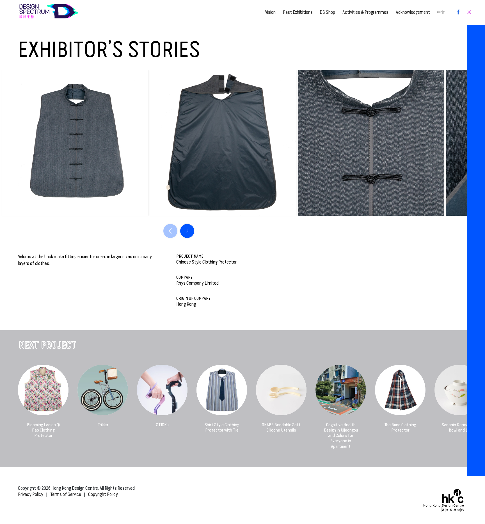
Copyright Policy (103, 494)
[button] (187, 231)
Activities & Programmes (365, 12)
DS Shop (327, 12)
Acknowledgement (413, 12)
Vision (270, 12)
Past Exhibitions (298, 12)
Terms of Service (65, 494)
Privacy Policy (30, 494)
